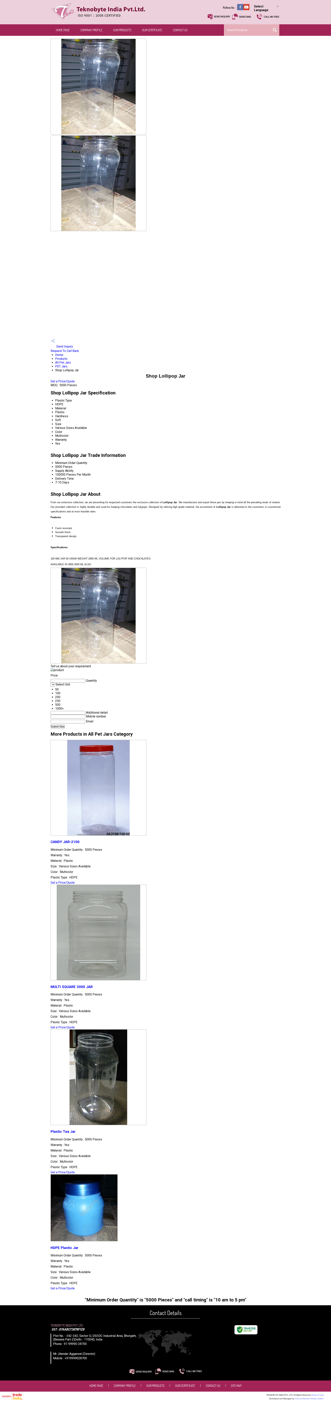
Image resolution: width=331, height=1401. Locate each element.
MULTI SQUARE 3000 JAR (72, 987)
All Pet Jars (63, 362)
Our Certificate (152, 30)
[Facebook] (240, 9)
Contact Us (180, 30)
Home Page (63, 30)
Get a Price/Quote (63, 381)
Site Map (236, 1386)
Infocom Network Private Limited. (309, 1399)
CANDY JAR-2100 (65, 842)
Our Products (122, 30)
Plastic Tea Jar (63, 1131)
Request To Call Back (65, 351)
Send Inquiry (64, 346)
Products (61, 359)
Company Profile (91, 30)
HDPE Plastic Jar (64, 1248)
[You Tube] (246, 9)
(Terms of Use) (317, 1395)
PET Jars (61, 366)
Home (59, 355)
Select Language (261, 8)
